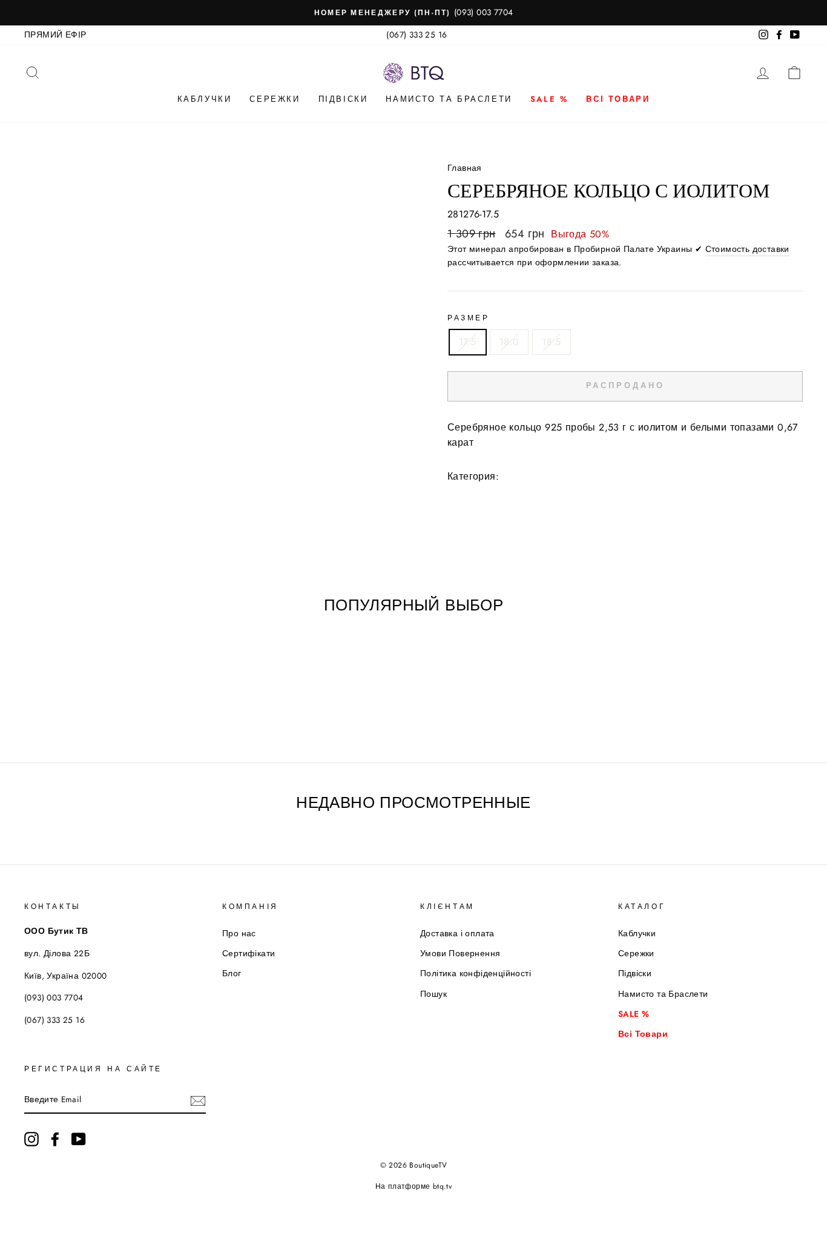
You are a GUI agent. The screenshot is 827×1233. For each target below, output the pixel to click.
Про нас (239, 933)
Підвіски (343, 99)
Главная (464, 168)
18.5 (551, 342)
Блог (232, 973)
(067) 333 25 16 (416, 34)
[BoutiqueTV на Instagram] (31, 1139)
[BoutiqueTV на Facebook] (55, 1139)
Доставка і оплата (457, 933)
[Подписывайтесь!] (198, 1100)
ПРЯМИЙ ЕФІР (55, 34)
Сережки (274, 99)
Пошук (433, 994)
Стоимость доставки (747, 249)
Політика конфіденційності (475, 973)
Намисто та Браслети (449, 99)
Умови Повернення (460, 953)
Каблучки (204, 99)
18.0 (509, 342)
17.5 (467, 342)
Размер (468, 317)
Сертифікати (248, 953)
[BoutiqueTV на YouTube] (78, 1139)
